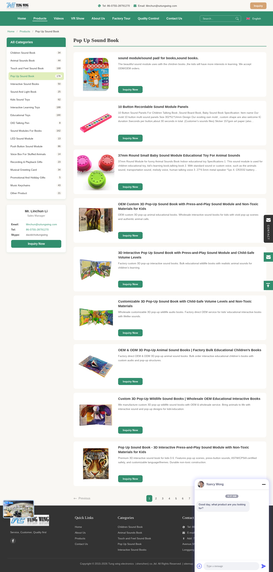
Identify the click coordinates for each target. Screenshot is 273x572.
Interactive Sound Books (132, 549)
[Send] (264, 566)
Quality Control (148, 18)
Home (22, 18)
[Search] (237, 19)
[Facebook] (13, 541)
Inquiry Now (36, 243)
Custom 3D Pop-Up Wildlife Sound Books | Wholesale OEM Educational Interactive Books (189, 399)
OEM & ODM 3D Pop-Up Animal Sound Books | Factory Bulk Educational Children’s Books (189, 350)
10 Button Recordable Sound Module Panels (153, 107)
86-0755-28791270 (118, 5)
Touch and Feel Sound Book (134, 538)
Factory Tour (121, 18)
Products (39, 18)
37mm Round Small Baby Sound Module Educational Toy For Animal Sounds (179, 155)
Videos (59, 18)
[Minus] (263, 484)
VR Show (77, 18)
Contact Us (174, 18)
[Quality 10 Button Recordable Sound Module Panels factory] (95, 123)
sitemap (188, 563)
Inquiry (258, 5)
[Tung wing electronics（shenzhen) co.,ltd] (17, 6)
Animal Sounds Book (130, 532)
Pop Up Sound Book (130, 543)
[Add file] (199, 566)
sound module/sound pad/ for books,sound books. (158, 58)
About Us (98, 18)
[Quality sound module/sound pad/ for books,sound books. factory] (95, 74)
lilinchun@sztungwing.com (161, 5)
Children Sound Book (130, 526)
